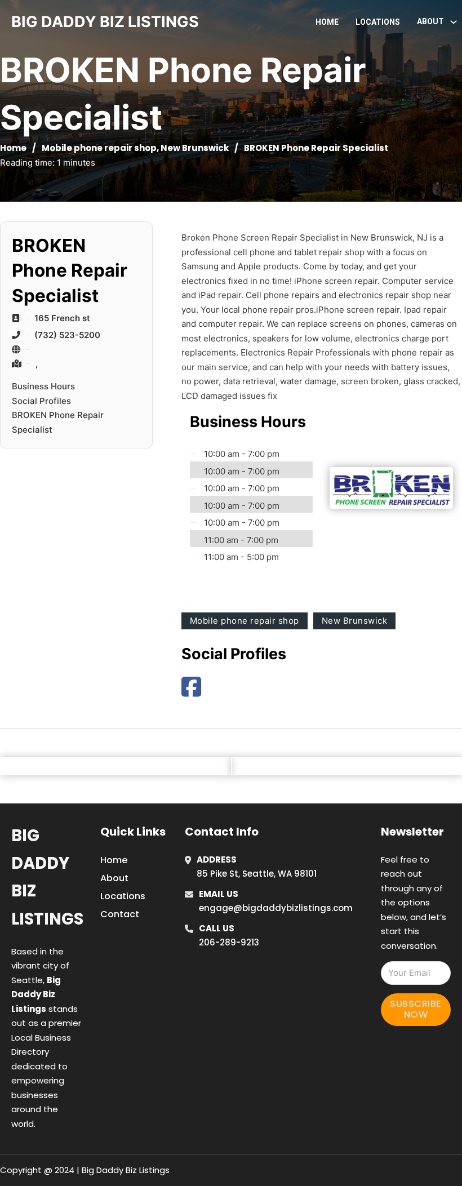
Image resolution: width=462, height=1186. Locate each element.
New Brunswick (195, 148)
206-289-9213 (229, 942)
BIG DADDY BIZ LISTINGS (105, 21)
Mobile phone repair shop (99, 148)
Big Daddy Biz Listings (47, 877)
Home (327, 21)
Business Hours (43, 386)
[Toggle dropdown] (453, 22)
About (114, 878)
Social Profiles (41, 401)
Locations (378, 21)
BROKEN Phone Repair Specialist (58, 422)
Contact (119, 914)
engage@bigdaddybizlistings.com (276, 908)
